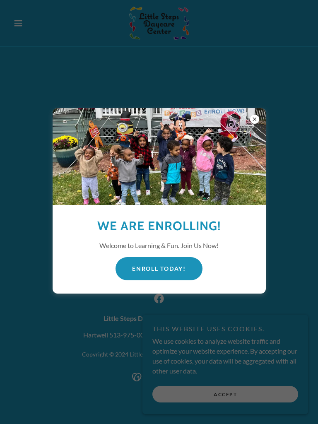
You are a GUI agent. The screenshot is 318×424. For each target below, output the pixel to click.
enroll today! (159, 268)
